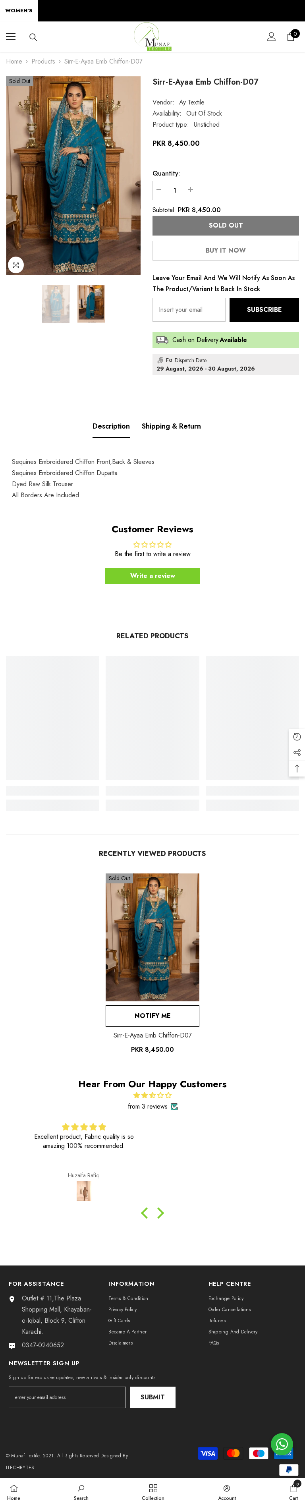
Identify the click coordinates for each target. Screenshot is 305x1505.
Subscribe (264, 309)
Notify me (153, 1015)
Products (43, 61)
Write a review (152, 575)
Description (111, 426)
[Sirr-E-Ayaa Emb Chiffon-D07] (152, 937)
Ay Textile (192, 102)
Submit (153, 1397)
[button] (146, 1213)
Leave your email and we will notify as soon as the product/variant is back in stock (223, 283)
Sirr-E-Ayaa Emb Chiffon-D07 (153, 1035)
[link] (52, 791)
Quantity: (166, 173)
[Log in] (271, 36)
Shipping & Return (171, 426)
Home (14, 61)
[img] (152, 1095)
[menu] (10, 36)
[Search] (33, 37)
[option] (73, 176)
